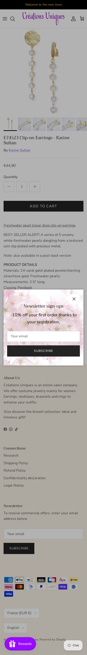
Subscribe (43, 351)
